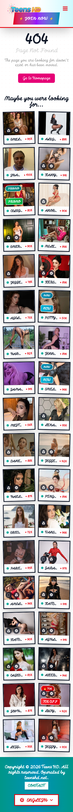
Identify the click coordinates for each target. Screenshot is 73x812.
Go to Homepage (36, 78)
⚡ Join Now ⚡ (36, 18)
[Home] (25, 8)
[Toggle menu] (65, 8)
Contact (36, 785)
